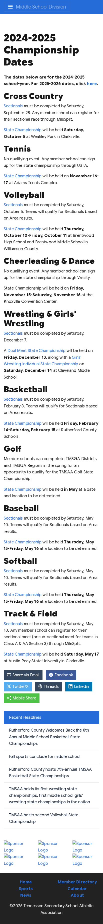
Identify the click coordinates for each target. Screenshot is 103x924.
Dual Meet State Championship (36, 350)
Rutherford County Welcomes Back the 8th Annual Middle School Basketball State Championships (49, 737)
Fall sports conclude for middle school (44, 756)
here (92, 83)
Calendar (77, 888)
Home (26, 882)
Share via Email (25, 675)
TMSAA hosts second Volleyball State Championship (43, 818)
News (26, 895)
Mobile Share (24, 698)
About (77, 895)
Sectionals (13, 106)
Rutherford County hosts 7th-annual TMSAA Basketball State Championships (50, 772)
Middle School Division (40, 7)
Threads (51, 686)
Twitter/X (20, 686)
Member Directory (77, 882)
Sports (26, 888)
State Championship (23, 129)
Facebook (63, 675)
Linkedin (81, 686)
